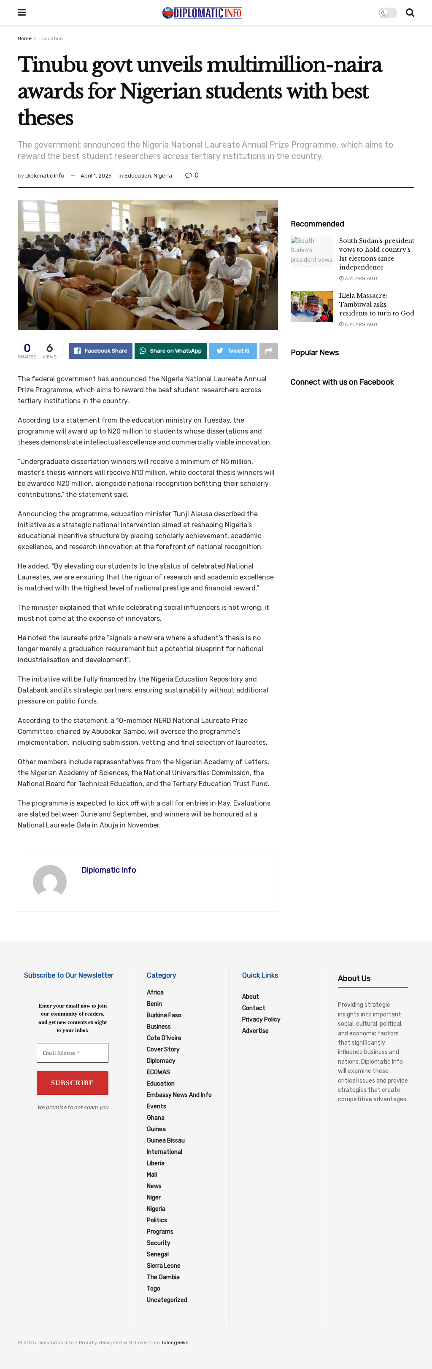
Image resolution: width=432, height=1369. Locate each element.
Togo (153, 1288)
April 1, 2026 (96, 175)
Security (158, 1243)
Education (50, 38)
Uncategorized (167, 1300)
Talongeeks (175, 1342)
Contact (253, 1008)
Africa (155, 992)
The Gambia (163, 1277)
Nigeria (163, 175)
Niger (154, 1197)
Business (159, 1026)
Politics (157, 1220)
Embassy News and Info (179, 1095)
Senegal (158, 1254)
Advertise (255, 1031)
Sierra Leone (164, 1265)
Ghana (156, 1117)
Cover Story (163, 1049)
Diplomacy (161, 1060)
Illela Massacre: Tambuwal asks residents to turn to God (376, 304)
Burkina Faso (164, 1015)
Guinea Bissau (166, 1140)
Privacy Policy (261, 1019)
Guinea (156, 1129)
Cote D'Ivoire (164, 1038)
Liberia (156, 1163)
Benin (154, 1004)
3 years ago (360, 278)
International (164, 1152)
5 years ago (360, 324)
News (154, 1186)
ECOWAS (158, 1072)
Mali (152, 1174)
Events (156, 1106)
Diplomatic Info (44, 175)
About (250, 996)
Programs (160, 1231)
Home (25, 38)
